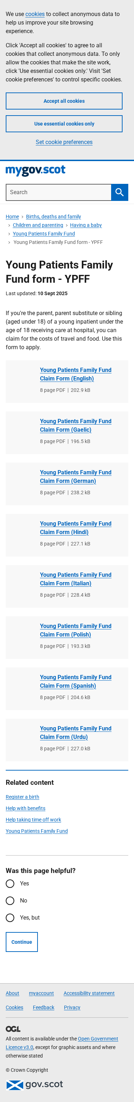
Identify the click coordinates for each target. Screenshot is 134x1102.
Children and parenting (38, 225)
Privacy (72, 1007)
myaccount (41, 993)
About (12, 993)
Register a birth (22, 797)
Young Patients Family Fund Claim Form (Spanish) (75, 681)
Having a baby (86, 225)
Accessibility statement (89, 993)
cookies (35, 14)
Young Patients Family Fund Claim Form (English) (75, 374)
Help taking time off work (33, 819)
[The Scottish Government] (34, 1085)
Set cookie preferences (64, 142)
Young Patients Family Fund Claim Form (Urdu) (75, 732)
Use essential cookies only (64, 124)
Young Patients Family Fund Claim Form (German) (75, 476)
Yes (24, 883)
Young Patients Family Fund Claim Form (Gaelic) (75, 425)
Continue (21, 942)
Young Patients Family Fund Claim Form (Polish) (75, 630)
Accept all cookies (64, 101)
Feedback (43, 1007)
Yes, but (30, 917)
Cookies (14, 1007)
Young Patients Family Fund (44, 233)
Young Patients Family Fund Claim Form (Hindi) (75, 528)
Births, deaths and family (53, 216)
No (23, 900)
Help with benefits (25, 808)
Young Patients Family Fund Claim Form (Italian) (75, 579)
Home (12, 216)
